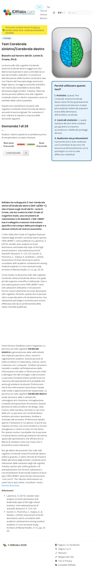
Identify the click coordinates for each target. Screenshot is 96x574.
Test (39, 7)
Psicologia (7, 38)
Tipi (48, 7)
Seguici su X (64, 548)
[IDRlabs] (19, 15)
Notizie (43, 14)
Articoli (43, 10)
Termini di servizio (10, 485)
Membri (43, 18)
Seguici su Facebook (69, 544)
